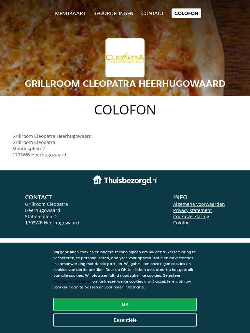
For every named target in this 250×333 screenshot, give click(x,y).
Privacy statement (192, 210)
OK (125, 304)
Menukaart (70, 13)
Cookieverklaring (191, 216)
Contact (152, 13)
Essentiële (125, 320)
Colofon (181, 223)
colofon (186, 13)
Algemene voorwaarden (199, 204)
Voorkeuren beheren (72, 281)
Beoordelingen (113, 13)
